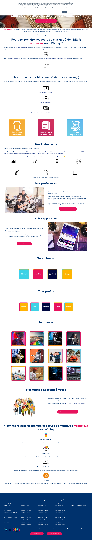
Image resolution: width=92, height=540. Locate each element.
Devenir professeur (54, 533)
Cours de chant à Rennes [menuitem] (25, 512)
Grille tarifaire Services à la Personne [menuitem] (10, 515)
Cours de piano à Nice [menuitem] (42, 522)
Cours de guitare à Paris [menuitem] (59, 505)
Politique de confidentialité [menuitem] (9, 507)
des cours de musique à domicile (21, 47)
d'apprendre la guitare (58, 152)
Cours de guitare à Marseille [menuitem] (59, 510)
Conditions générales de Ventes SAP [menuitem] (10, 512)
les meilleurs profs (61, 205)
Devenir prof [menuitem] (6, 519)
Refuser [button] (70, 12)
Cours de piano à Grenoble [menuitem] (43, 524)
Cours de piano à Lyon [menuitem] (42, 503)
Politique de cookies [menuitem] (7, 510)
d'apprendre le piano (69, 152)
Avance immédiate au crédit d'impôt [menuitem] (10, 517)
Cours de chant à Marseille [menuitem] (26, 510)
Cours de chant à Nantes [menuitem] (25, 515)
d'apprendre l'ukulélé (9, 153)
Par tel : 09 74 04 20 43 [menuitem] (75, 507)
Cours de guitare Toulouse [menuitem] (59, 519)
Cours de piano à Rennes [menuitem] (42, 512)
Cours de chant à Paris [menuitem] (25, 505)
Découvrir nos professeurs (68, 209)
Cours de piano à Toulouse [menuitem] (43, 519)
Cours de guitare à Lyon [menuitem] (58, 503)
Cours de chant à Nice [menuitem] (25, 522)
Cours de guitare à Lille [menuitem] (58, 507)
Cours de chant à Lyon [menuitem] (25, 503)
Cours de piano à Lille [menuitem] (42, 507)
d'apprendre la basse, (30, 153)
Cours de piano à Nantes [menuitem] (42, 515)
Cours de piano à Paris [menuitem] (42, 505)
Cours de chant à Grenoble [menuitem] (26, 524)
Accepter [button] (64, 12)
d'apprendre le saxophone (42, 153)
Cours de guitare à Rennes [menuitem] (59, 512)
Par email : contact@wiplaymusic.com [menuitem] (78, 505)
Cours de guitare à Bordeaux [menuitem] (59, 517)
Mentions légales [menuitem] (7, 505)
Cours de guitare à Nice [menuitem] (58, 522)
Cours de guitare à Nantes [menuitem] (59, 515)
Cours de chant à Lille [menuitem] (25, 507)
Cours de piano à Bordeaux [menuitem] (43, 517)
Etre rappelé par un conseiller (47, 21)
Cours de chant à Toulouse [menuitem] (26, 519)
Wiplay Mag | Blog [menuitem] (7, 503)
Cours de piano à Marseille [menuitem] (43, 510)
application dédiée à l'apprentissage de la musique (58, 58)
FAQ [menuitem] (72, 503)
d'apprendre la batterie (19, 153)
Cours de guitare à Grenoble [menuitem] (59, 524)
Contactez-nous (37, 533)
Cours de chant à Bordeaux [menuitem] (26, 517)
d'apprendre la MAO (79, 152)
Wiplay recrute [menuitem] (6, 522)
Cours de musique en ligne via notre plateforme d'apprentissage (46, 113)
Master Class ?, (68, 403)
